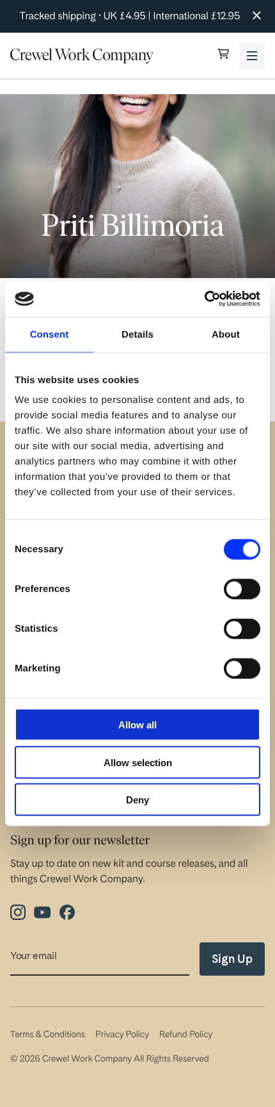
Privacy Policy (122, 1034)
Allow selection (138, 762)
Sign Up (232, 958)
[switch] (242, 589)
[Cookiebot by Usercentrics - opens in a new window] (204, 299)
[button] (223, 55)
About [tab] (226, 334)
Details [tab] (137, 334)
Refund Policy (185, 1034)
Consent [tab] (49, 334)
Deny (137, 799)
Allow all (137, 724)
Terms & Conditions (47, 1034)
